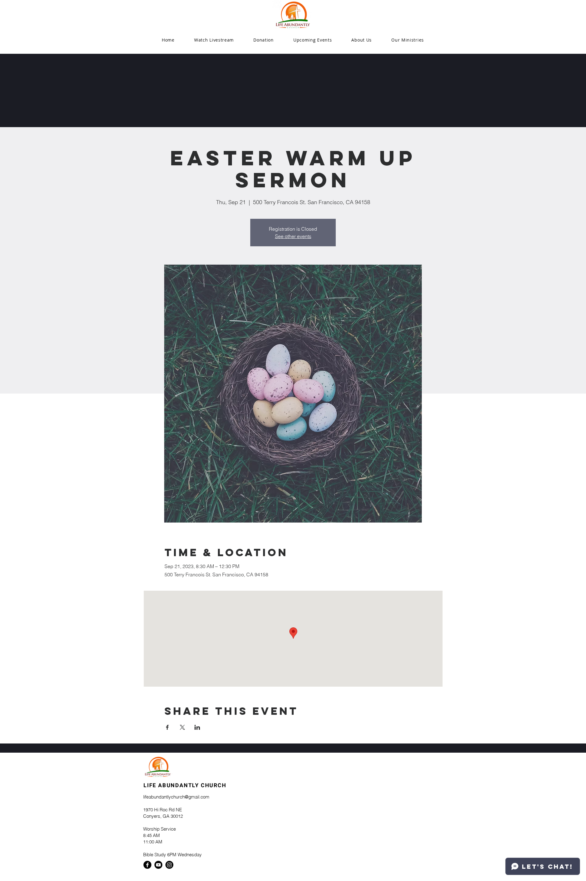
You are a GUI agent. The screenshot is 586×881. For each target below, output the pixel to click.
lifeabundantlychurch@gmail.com (176, 797)
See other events (293, 236)
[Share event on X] (182, 727)
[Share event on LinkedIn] (197, 727)
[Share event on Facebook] (167, 727)
